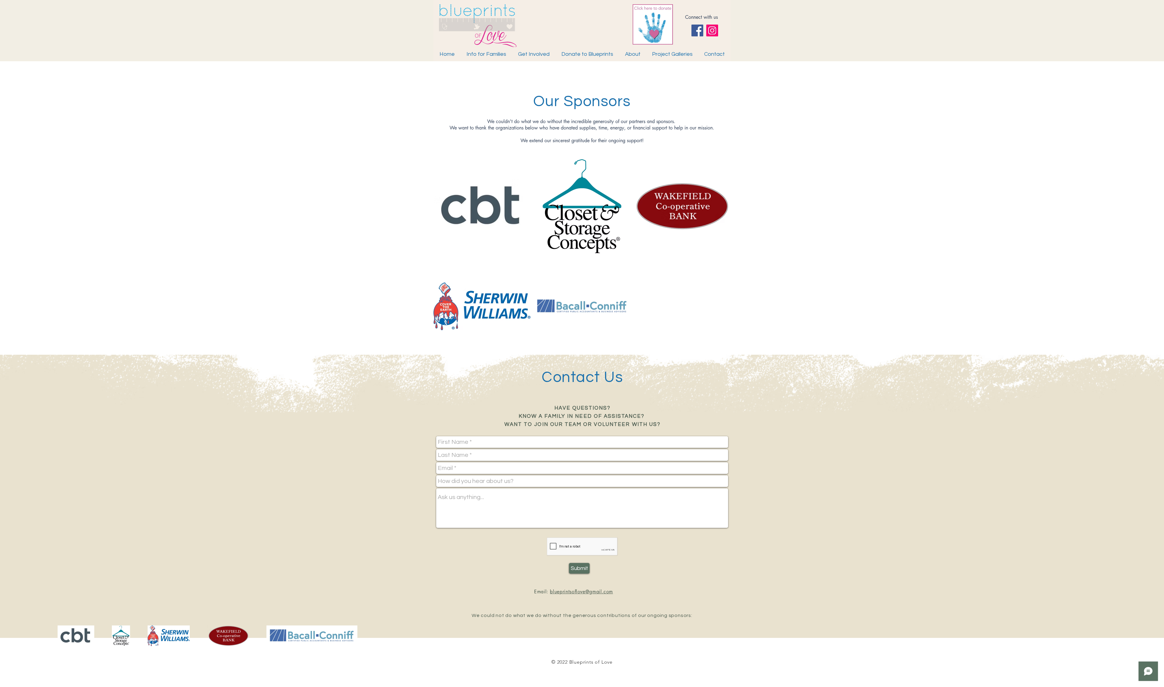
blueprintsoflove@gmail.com (581, 591)
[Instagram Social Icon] (712, 30)
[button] (632, 54)
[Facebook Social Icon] (697, 30)
